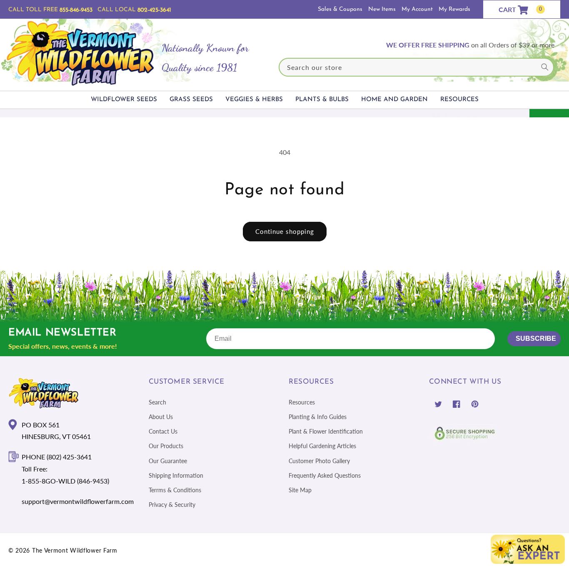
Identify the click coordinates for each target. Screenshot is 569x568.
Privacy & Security (172, 504)
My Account (417, 9)
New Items (382, 9)
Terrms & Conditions (175, 490)
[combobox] (416, 67)
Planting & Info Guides (318, 416)
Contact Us (163, 431)
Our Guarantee (168, 460)
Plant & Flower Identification (326, 431)
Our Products (166, 445)
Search (157, 402)
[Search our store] (545, 67)
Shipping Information (176, 475)
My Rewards (454, 9)
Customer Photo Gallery (319, 460)
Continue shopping (284, 231)
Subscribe (536, 338)
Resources (302, 402)
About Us (161, 416)
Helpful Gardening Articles (322, 445)
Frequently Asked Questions (325, 475)
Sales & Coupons (340, 9)
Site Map (300, 490)
